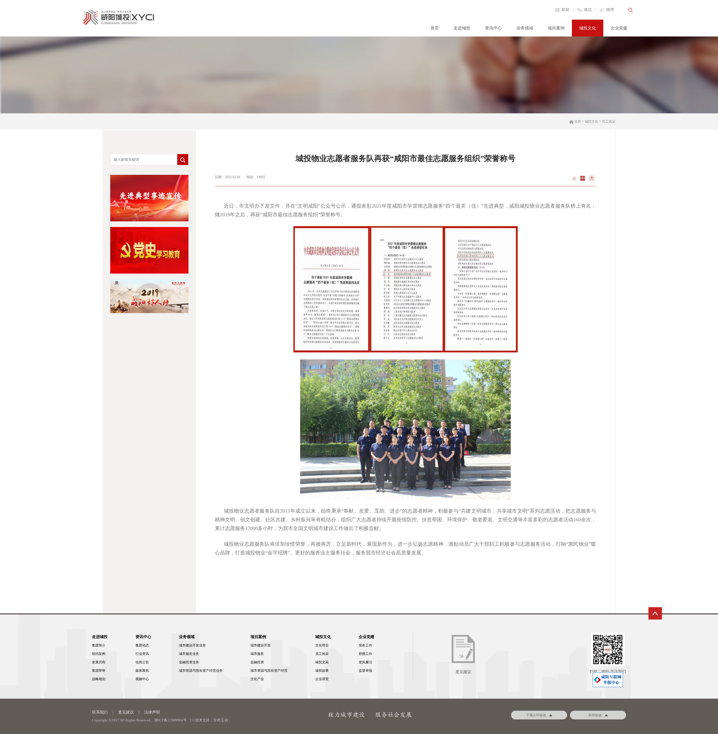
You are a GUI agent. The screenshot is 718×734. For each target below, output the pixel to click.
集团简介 (98, 645)
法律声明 (152, 712)
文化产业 (257, 679)
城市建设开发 (260, 645)
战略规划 (98, 679)
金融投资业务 (189, 662)
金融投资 (257, 662)
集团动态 (142, 645)
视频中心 (142, 679)
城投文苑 (322, 662)
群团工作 (365, 654)
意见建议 (126, 712)
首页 (435, 28)
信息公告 (142, 662)
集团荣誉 (98, 671)
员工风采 (322, 654)
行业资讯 (142, 654)
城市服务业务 (189, 654)
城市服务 (257, 654)
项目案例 (556, 28)
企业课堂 (322, 679)
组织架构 (98, 654)
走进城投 (462, 28)
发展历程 (98, 662)
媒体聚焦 (142, 671)
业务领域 (524, 28)
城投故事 (322, 671)
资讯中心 (493, 28)
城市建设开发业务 (192, 645)
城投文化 (587, 28)
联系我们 (100, 712)
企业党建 (619, 28)
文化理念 (322, 645)
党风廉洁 (365, 662)
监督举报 (365, 671)
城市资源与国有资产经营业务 (201, 671)
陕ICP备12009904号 (171, 720)
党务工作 (365, 645)
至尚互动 (220, 720)
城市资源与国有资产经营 (268, 671)
